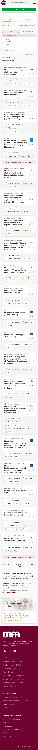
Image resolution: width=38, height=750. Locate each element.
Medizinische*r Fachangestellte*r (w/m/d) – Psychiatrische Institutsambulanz (15, 409)
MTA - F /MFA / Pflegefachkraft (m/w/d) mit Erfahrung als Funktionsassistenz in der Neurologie (15, 360)
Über (11, 719)
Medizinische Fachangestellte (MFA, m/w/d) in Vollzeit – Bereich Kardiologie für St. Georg (15, 385)
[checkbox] (3, 39)
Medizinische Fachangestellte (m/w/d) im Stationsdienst (13, 72)
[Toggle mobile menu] (34, 2)
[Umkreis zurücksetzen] (34, 19)
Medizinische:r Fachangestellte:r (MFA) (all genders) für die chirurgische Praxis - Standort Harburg (15, 469)
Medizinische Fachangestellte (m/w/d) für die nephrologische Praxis (13, 223)
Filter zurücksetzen (29, 54)
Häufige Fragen (9, 686)
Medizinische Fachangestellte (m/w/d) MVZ (13, 94)
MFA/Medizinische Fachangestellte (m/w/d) (14, 314)
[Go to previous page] (4, 565)
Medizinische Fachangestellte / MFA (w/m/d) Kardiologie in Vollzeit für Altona (15, 270)
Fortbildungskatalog (11, 669)
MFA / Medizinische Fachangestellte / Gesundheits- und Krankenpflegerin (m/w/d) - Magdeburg (15, 144)
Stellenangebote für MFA (13, 662)
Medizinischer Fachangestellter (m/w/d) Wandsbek (14, 539)
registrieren (11, 585)
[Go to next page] (36, 565)
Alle (10, 31)
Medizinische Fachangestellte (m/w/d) (13, 336)
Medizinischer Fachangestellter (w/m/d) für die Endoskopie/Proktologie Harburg (14, 174)
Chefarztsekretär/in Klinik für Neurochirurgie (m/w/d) (15, 514)
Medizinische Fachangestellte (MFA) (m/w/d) (13, 292)
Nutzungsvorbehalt (11, 736)
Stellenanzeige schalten (13, 697)
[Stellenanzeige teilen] (33, 74)
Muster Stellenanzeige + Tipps (15, 701)
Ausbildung (29, 31)
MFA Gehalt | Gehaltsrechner (15, 676)
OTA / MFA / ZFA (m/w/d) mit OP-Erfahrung (15, 492)
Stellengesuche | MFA (12, 665)
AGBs (5, 733)
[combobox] (18, 50)
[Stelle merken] (30, 74)
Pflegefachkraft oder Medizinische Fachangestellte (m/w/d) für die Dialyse (15, 117)
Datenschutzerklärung (12, 729)
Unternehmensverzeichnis (14, 679)
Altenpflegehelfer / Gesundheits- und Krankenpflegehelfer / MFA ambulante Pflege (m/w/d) (15, 246)
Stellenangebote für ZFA (13, 683)
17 (32, 565)
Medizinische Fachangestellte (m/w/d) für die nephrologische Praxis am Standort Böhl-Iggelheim (14, 199)
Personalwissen (9, 704)
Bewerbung (8, 672)
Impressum (7, 726)
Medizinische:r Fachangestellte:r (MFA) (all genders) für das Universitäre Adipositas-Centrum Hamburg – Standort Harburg (15, 444)
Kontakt (6, 722)
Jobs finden (20, 9)
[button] (18, 14)
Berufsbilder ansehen (11, 620)
